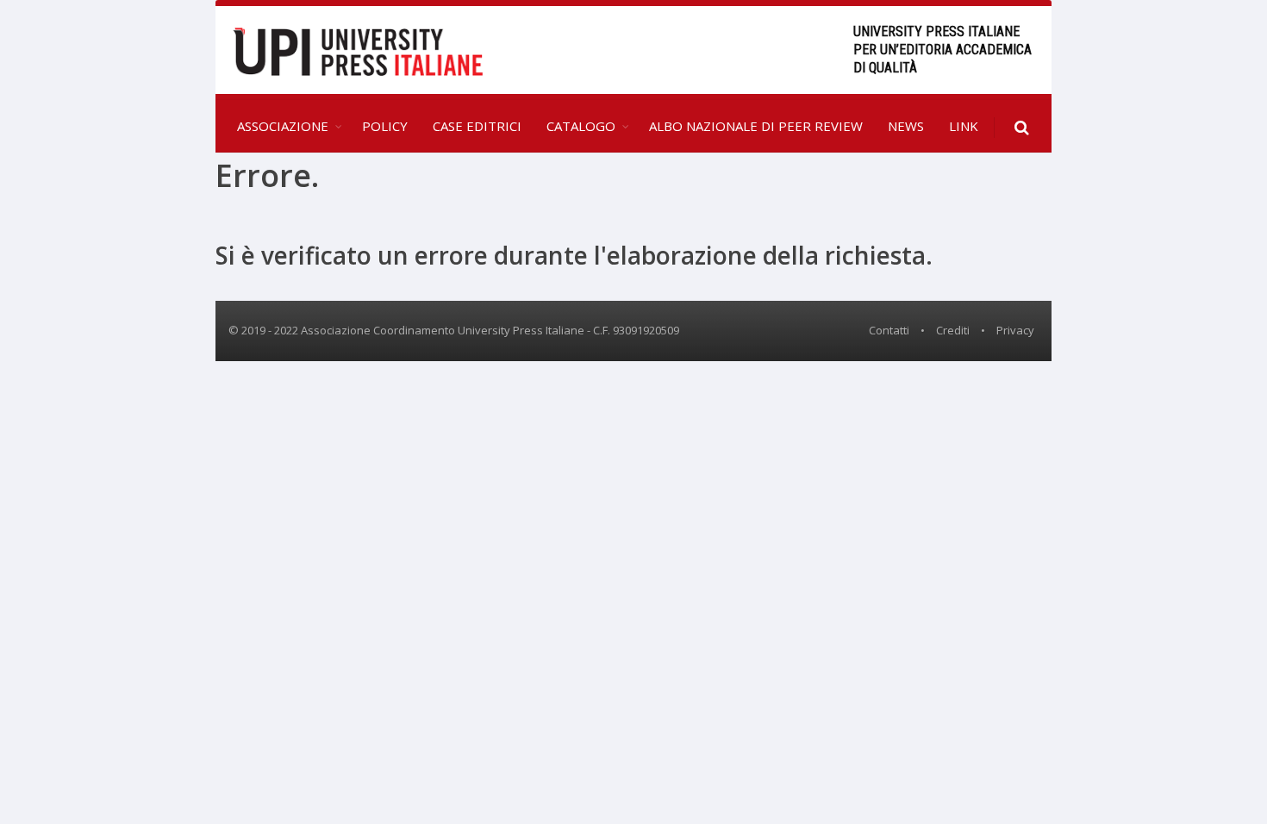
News (906, 125)
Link (963, 125)
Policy (385, 125)
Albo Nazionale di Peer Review (756, 125)
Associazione (282, 125)
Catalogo (580, 125)
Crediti (953, 330)
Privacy (1015, 330)
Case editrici (477, 125)
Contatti (889, 330)
